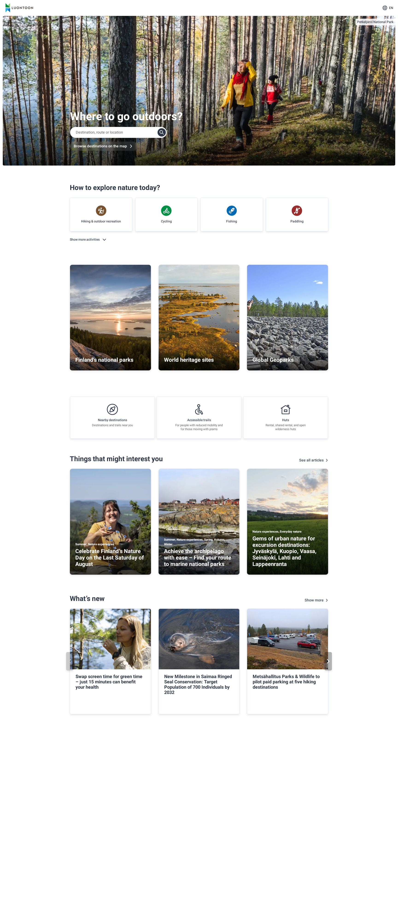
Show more (314, 600)
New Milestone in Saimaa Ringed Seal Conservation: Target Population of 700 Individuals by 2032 (198, 684)
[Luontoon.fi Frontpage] (19, 7)
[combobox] (118, 132)
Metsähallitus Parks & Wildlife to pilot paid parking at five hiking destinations (286, 682)
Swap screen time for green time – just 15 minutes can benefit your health (109, 682)
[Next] (328, 661)
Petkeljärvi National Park (375, 22)
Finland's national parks (104, 360)
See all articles (311, 460)
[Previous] (69, 661)
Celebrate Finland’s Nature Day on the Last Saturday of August (109, 557)
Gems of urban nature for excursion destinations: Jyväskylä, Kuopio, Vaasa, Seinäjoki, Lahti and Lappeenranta (284, 551)
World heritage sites (189, 360)
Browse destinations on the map (100, 146)
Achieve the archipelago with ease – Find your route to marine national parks (197, 557)
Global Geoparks (273, 360)
